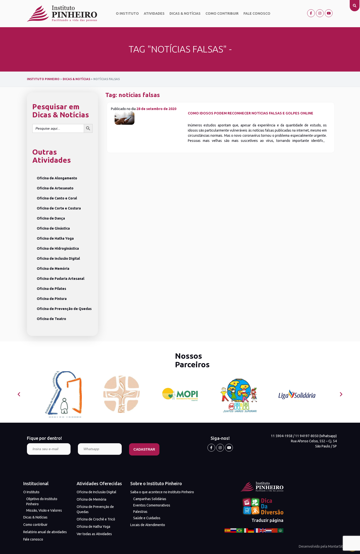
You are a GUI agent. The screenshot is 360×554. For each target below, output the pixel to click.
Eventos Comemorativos (151, 505)
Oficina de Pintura (52, 299)
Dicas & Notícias (185, 13)
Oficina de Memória (53, 269)
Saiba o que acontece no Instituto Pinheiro (162, 492)
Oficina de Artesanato (55, 188)
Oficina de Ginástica (53, 228)
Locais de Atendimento (147, 525)
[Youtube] (329, 13)
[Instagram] (320, 13)
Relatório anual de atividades (45, 532)
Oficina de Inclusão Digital (58, 258)
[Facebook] (311, 13)
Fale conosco (256, 13)
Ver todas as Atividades (94, 534)
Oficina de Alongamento (57, 178)
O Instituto (127, 13)
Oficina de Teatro (51, 319)
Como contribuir (222, 13)
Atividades (154, 13)
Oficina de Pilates (51, 289)
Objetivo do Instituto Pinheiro (41, 501)
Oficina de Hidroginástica (58, 248)
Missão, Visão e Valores (44, 510)
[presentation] (19, 394)
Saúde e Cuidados (146, 518)
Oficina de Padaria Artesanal (60, 279)
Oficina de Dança (51, 218)
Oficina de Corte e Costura (59, 208)
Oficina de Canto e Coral (57, 198)
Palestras (140, 512)
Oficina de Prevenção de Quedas (64, 309)
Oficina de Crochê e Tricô (96, 519)
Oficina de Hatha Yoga (55, 238)
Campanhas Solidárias (149, 499)
